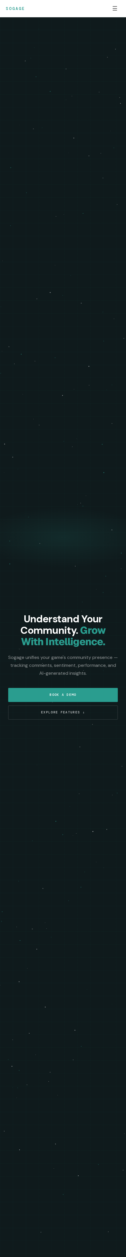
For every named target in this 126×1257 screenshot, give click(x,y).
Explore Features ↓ (63, 712)
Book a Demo (63, 695)
